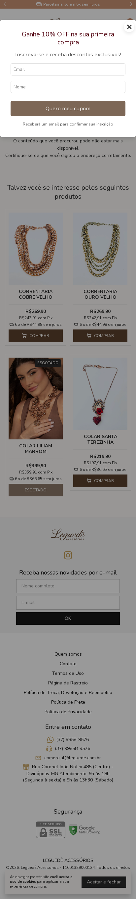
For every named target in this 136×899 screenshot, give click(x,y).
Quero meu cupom (68, 108)
